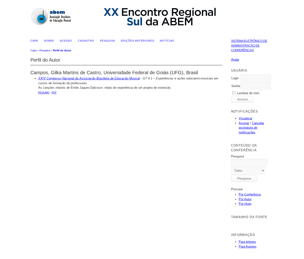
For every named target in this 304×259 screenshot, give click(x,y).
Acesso (66, 40)
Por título (245, 203)
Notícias (167, 40)
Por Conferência (250, 194)
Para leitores (247, 242)
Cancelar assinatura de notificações (251, 127)
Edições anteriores (137, 40)
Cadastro (86, 40)
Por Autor (245, 199)
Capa (34, 40)
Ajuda (235, 59)
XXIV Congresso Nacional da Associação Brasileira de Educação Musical (89, 78)
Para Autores (247, 246)
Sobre (49, 40)
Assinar (244, 123)
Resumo (44, 92)
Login (235, 78)
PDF (54, 92)
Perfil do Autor (62, 50)
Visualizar (245, 118)
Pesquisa (107, 40)
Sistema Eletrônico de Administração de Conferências (249, 45)
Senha (235, 86)
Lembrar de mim (248, 93)
